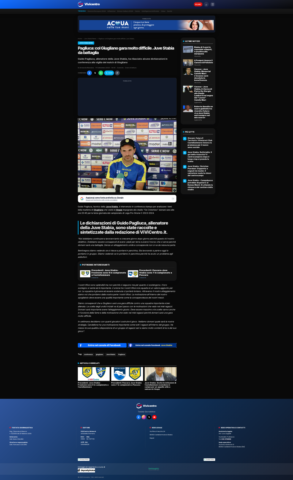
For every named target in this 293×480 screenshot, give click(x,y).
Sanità (169, 11)
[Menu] (212, 4)
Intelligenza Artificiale (150, 11)
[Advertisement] (127, 98)
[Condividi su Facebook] (89, 73)
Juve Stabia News (90, 39)
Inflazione (111, 11)
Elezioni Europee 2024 (97, 11)
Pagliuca (121, 354)
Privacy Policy (84, 459)
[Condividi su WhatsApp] (100, 73)
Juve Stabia (110, 354)
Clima (163, 11)
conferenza (88, 354)
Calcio (137, 11)
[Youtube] (154, 417)
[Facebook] (138, 417)
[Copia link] (117, 73)
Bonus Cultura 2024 (125, 11)
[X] (149, 417)
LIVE (199, 4)
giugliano (99, 354)
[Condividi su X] (95, 73)
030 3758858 (226, 439)
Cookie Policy (210, 459)
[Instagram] (144, 417)
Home (80, 39)
